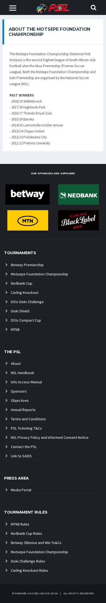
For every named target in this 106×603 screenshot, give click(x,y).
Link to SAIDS (21, 455)
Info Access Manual (26, 382)
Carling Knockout (24, 292)
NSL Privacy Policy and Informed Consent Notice (50, 437)
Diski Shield (20, 311)
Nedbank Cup (21, 283)
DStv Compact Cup (26, 320)
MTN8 (15, 329)
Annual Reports (23, 409)
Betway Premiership (27, 264)
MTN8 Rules (20, 524)
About (16, 363)
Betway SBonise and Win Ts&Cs (36, 542)
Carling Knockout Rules (29, 570)
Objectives (20, 400)
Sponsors (19, 391)
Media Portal (21, 489)
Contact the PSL (24, 446)
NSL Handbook (22, 372)
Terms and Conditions (28, 418)
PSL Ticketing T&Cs (26, 428)
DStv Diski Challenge (27, 301)
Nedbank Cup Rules (26, 533)
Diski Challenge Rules (28, 561)
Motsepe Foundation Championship (39, 274)
